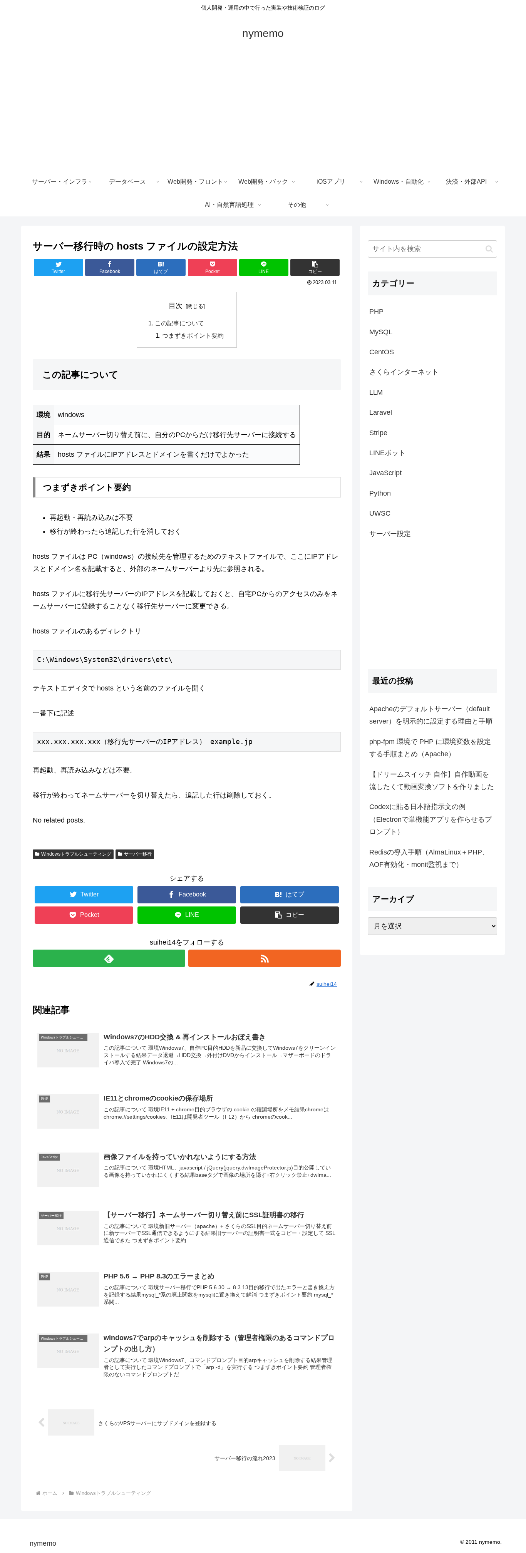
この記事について (179, 323)
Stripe (378, 433)
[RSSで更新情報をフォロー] (264, 958)
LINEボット (387, 453)
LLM (376, 392)
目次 (176, 306)
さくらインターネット (404, 372)
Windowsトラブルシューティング (76, 854)
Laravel (380, 412)
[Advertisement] (263, 112)
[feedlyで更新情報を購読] (109, 958)
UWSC (379, 513)
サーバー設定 (390, 534)
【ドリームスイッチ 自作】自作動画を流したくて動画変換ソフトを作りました (431, 781)
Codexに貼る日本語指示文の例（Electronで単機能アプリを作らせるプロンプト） (430, 819)
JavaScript (385, 473)
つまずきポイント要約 (193, 335)
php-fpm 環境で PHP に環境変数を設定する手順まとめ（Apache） (430, 748)
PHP (376, 311)
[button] (489, 249)
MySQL (380, 332)
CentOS (381, 352)
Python (380, 493)
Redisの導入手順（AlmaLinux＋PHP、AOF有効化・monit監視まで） (429, 858)
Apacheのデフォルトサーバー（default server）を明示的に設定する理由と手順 (430, 715)
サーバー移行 (138, 854)
